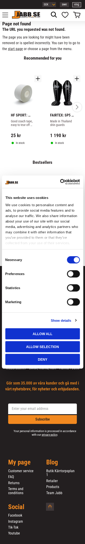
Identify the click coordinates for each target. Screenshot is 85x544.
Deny (42, 359)
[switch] (73, 274)
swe (64, 4)
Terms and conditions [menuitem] (15, 491)
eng (76, 4)
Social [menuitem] (16, 507)
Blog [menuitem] (52, 462)
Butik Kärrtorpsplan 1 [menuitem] (60, 473)
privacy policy (49, 434)
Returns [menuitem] (13, 483)
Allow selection (42, 346)
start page (15, 49)
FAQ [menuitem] (11, 477)
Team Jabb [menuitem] (54, 493)
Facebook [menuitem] (15, 515)
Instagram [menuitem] (15, 522)
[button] (7, 15)
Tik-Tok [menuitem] (13, 527)
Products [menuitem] (52, 487)
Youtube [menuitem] (14, 533)
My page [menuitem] (19, 462)
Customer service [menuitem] (21, 471)
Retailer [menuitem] (52, 481)
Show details (61, 320)
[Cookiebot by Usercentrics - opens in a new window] (60, 182)
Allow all (42, 334)
